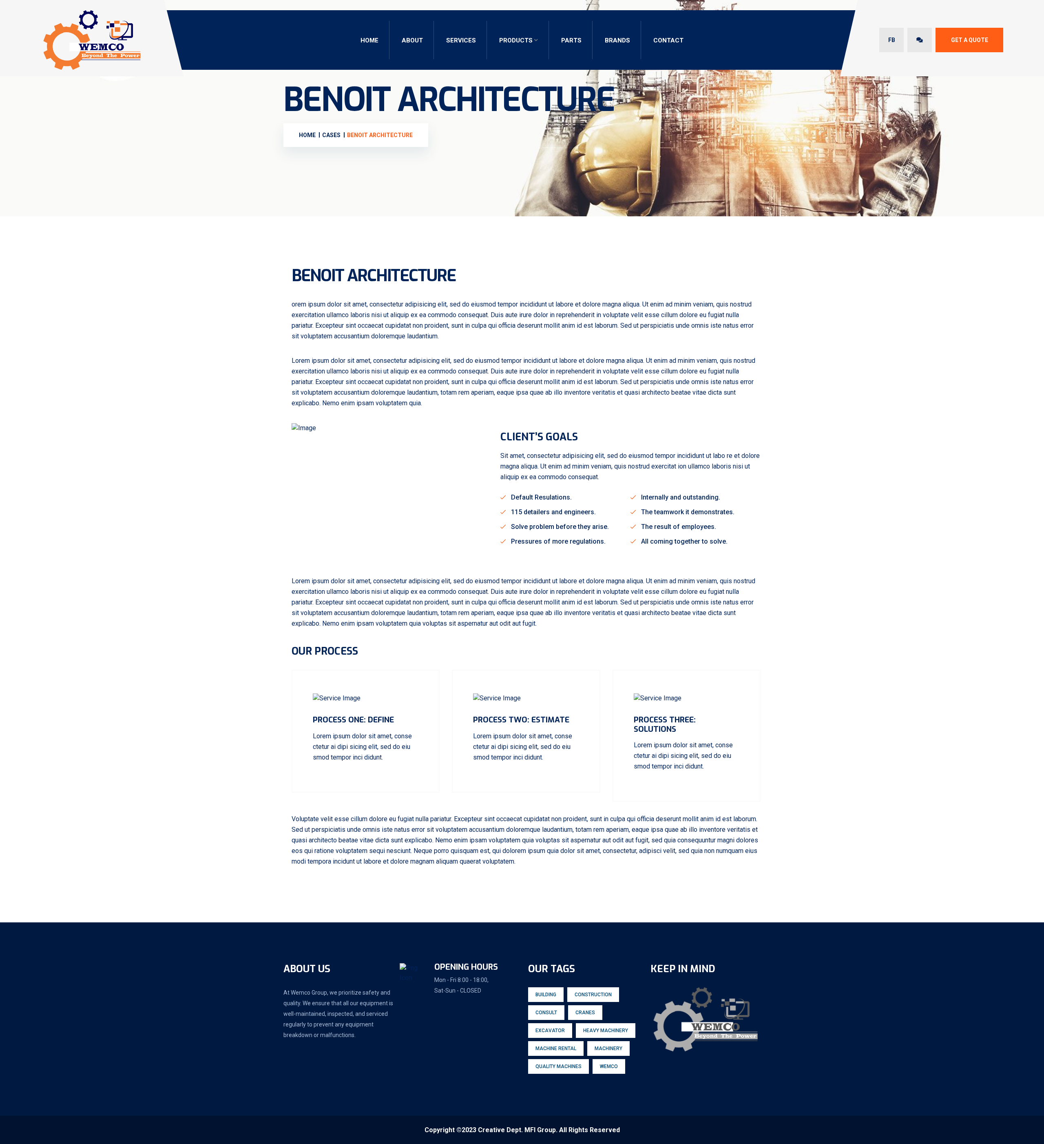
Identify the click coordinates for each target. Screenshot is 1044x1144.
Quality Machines (558, 1066)
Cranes (585, 1012)
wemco (609, 1066)
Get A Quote (969, 40)
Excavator (550, 1030)
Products (516, 40)
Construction (593, 994)
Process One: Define (353, 720)
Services (461, 40)
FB (891, 40)
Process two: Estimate (521, 720)
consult (546, 1012)
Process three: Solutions (665, 724)
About (412, 40)
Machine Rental (555, 1048)
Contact (668, 40)
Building (545, 994)
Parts (571, 40)
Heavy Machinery (605, 1030)
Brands (617, 40)
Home (369, 40)
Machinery (608, 1048)
